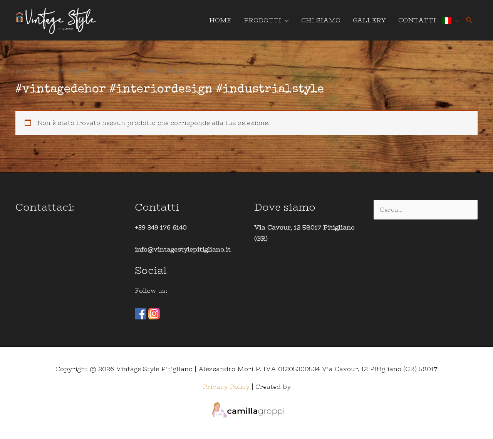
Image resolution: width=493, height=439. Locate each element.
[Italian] (450, 20)
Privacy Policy (226, 387)
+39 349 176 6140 (161, 227)
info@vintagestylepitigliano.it (183, 249)
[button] (469, 20)
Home (24, 70)
